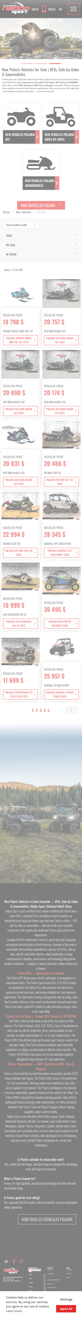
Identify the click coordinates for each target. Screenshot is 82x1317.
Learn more (14, 1311)
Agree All (66, 1309)
